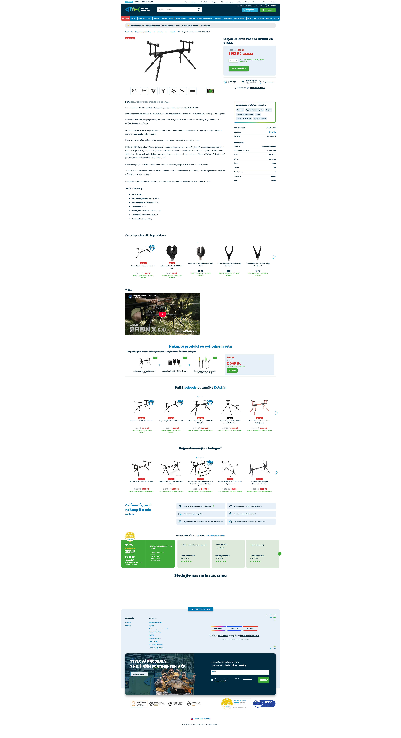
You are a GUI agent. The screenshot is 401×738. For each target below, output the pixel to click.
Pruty (149, 18)
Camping (164, 18)
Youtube (250, 628)
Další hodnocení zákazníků (216, 535)
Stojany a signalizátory (205, 18)
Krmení (171, 18)
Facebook (234, 628)
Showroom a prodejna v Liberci (139, 2)
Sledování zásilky (155, 632)
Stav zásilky (204, 2)
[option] (134, 91)
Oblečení (218, 18)
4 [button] (203, 457)
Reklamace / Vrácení (190, 2)
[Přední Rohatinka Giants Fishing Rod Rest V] (258, 253)
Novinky (133, 18)
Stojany (160, 32)
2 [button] (199, 242)
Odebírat (264, 680)
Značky (276, 18)
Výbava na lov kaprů (244, 118)
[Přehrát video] (210, 91)
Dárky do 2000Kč (260, 118)
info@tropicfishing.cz (249, 635)
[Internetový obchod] (137, 9)
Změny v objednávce (156, 648)
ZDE (208, 25)
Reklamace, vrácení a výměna (159, 629)
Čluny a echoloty (239, 18)
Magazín (214, 2)
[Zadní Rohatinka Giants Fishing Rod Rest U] (229, 253)
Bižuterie (192, 18)
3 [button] (202, 242)
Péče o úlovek (227, 18)
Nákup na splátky (243, 2)
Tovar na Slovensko (202, 719)
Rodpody (172, 32)
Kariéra (151, 635)
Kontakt (273, 2)
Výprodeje (125, 18)
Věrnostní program (227, 2)
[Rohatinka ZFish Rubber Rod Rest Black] (200, 253)
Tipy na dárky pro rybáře (254, 110)
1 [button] (197, 242)
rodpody (190, 387)
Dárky (249, 18)
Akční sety (142, 18)
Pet (255, 18)
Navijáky (157, 18)
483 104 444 (223, 635)
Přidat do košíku (239, 68)
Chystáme (261, 18)
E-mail (214, 671)
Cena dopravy (153, 641)
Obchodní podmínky (156, 644)
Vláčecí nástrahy (181, 18)
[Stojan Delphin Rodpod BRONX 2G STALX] (134, 91)
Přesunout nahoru (202, 609)
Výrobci (151, 626)
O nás (254, 2)
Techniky (269, 18)
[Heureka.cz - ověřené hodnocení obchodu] (130, 537)
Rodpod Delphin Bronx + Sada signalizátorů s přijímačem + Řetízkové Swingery (161, 351)
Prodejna (263, 2)
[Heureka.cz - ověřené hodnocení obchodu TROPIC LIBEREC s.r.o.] (236, 703)
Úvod (127, 32)
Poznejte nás (129, 514)
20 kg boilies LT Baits (152, 25)
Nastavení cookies (155, 638)
